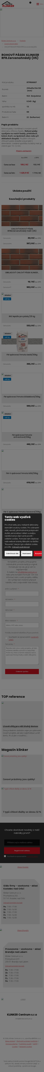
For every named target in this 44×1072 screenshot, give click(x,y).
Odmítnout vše (12, 553)
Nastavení (26, 553)
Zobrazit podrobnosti (21, 547)
